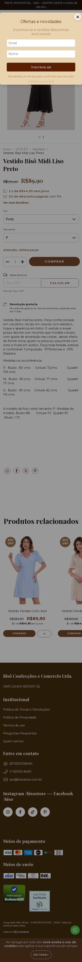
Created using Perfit (41, 81)
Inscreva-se (41, 67)
